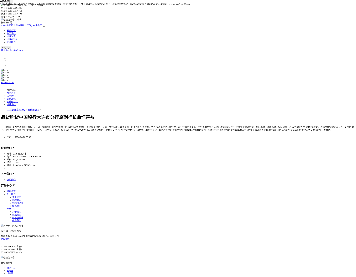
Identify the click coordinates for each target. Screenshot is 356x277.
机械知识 (11, 36)
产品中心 (11, 209)
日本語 (10, 273)
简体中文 (5, 50)
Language (6, 47)
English (13, 50)
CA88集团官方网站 (16, 109)
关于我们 (11, 33)
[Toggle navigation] (44, 26)
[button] (5, 82)
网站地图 (5, 239)
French (20, 50)
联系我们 (11, 42)
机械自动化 (12, 39)
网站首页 (11, 30)
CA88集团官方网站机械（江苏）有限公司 (21, 25)
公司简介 (11, 179)
